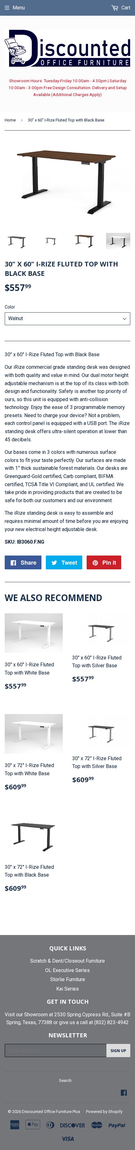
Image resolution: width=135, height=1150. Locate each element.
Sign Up (118, 1050)
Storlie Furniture (67, 979)
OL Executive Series (67, 970)
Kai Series (67, 989)
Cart (125, 8)
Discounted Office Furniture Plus (51, 1111)
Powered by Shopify (104, 1111)
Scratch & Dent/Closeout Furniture (67, 961)
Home (10, 120)
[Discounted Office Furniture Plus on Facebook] (124, 1093)
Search (65, 1080)
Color (10, 306)
